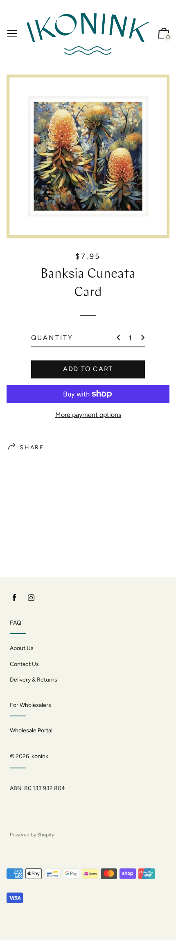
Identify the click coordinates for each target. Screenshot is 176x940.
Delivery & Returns (33, 679)
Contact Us (24, 664)
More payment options (88, 415)
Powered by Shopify (32, 835)
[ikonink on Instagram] (31, 598)
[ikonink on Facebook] (14, 598)
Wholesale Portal (31, 730)
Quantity (52, 338)
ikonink (39, 756)
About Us (22, 648)
